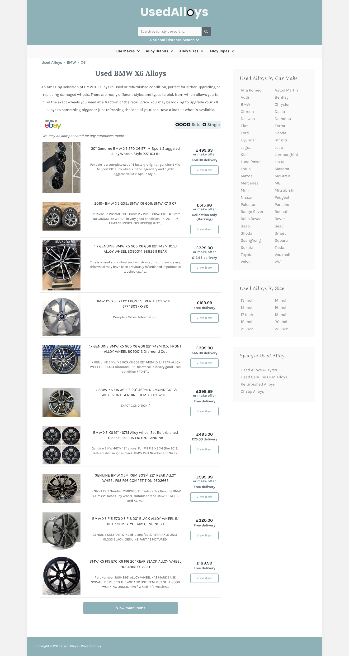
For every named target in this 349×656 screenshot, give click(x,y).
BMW (71, 62)
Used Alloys (52, 62)
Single (213, 124)
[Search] (206, 31)
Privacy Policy (91, 646)
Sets (196, 124)
